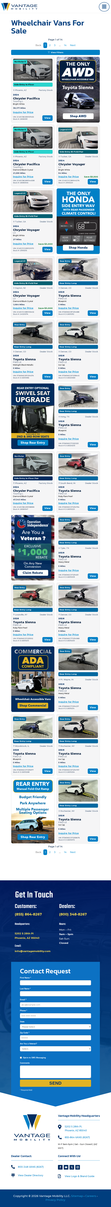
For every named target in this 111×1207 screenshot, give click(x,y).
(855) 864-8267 (28, 914)
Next (73, 45)
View (47, 118)
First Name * (25, 978)
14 (65, 45)
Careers (90, 1196)
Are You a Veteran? (28, 1044)
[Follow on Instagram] (77, 1167)
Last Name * (25, 989)
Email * (23, 1000)
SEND (55, 1083)
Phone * (23, 1010)
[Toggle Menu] (104, 7)
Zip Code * (24, 1033)
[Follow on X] (72, 1167)
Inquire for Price (23, 112)
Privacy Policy (55, 1200)
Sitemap (77, 1196)
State (22, 1022)
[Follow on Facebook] (60, 1167)
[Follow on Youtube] (66, 1167)
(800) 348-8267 (73, 914)
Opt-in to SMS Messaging (34, 1058)
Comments (25, 1063)
